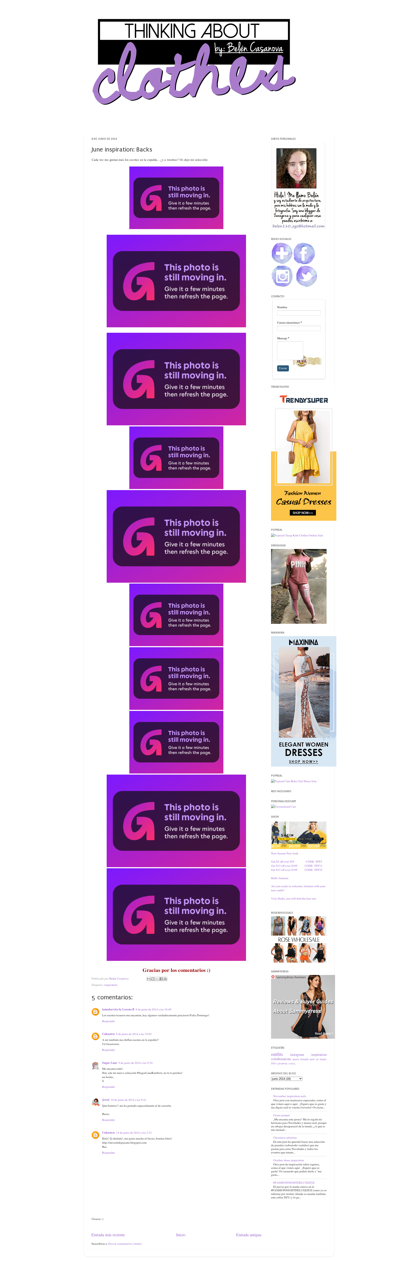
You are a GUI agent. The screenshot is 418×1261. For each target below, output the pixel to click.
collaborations (281, 1058)
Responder (108, 1021)
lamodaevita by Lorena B (118, 1009)
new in (314, 1059)
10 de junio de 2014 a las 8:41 (128, 1100)
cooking (291, 1063)
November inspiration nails (289, 1096)
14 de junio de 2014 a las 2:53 (134, 1133)
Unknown (108, 1034)
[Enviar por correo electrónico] (149, 979)
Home (175, 124)
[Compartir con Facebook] (161, 979)
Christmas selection (285, 1138)
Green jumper (281, 1115)
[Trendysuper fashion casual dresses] (303, 520)
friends (304, 1059)
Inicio (180, 1234)
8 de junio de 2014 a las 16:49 (153, 1009)
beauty (323, 1059)
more (296, 1059)
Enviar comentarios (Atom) (125, 1244)
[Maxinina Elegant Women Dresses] (303, 765)
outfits (277, 1054)
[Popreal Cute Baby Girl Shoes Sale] (294, 781)
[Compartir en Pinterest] (165, 979)
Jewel (105, 1100)
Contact (216, 124)
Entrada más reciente (108, 1234)
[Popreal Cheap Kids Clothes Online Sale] (297, 535)
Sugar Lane (109, 1063)
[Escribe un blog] (153, 979)
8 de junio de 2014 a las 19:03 (134, 1034)
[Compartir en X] (157, 979)
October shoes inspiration (288, 1160)
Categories (239, 124)
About (195, 124)
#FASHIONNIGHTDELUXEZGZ (294, 1182)
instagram (297, 1054)
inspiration (110, 985)
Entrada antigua (248, 1234)
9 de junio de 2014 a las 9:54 (135, 1063)
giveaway (282, 1063)
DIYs (274, 1063)
